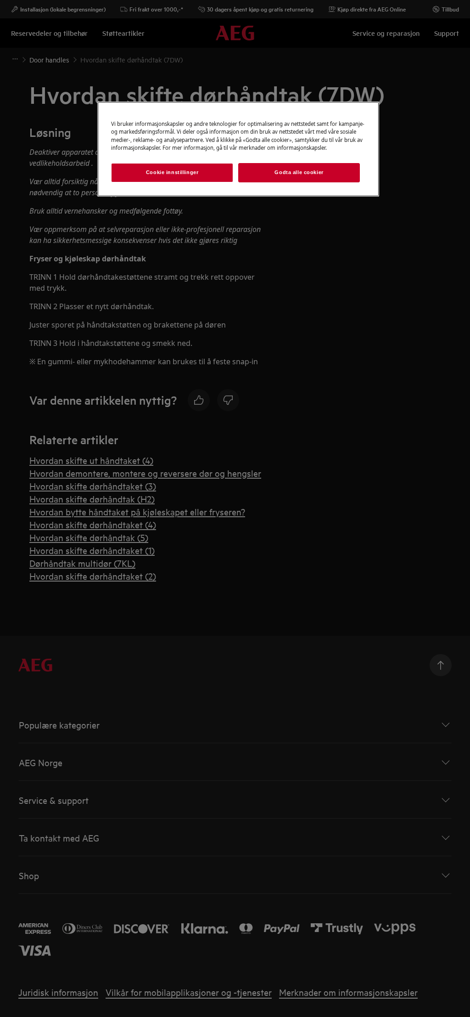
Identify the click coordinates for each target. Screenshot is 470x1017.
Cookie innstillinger (172, 172)
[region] (238, 149)
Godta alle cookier (298, 172)
